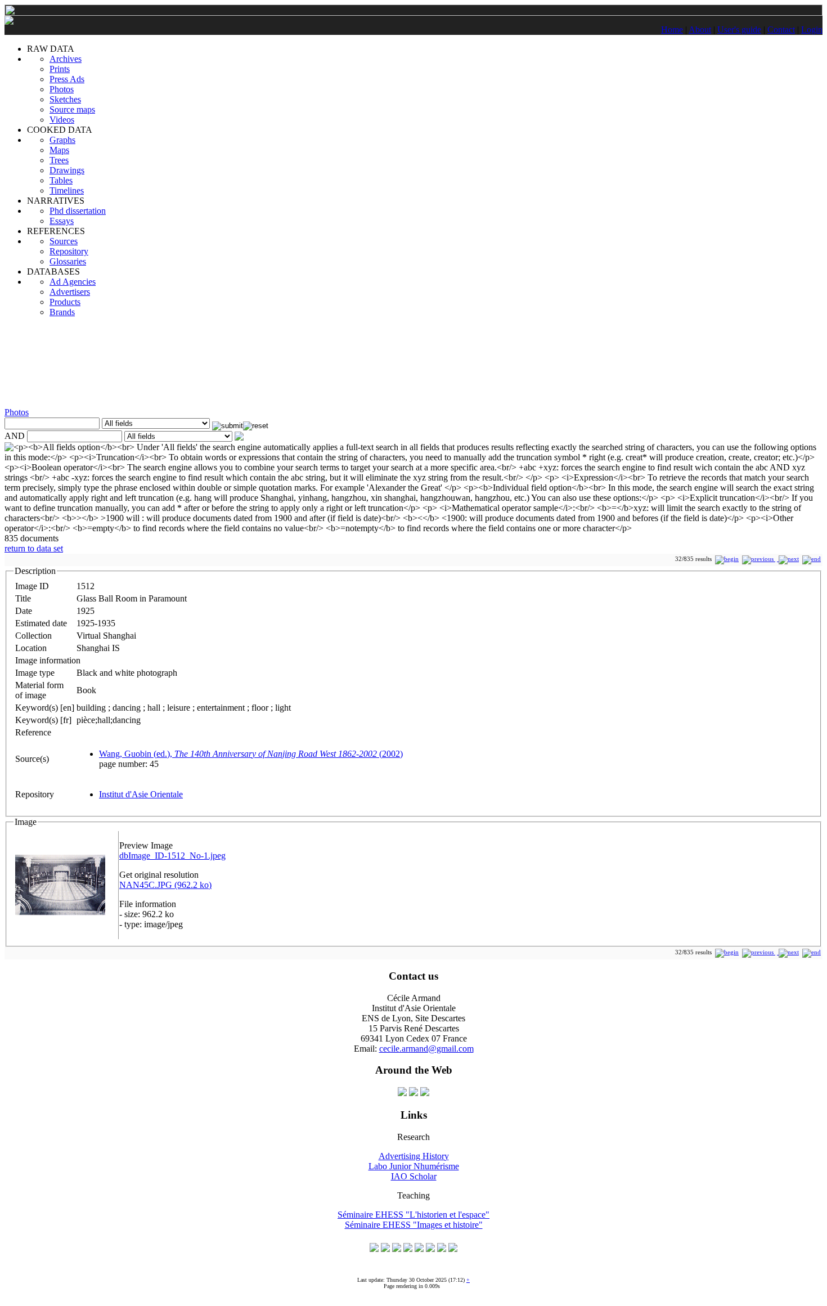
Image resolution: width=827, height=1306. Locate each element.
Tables (61, 180)
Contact (781, 29)
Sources (64, 241)
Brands (62, 312)
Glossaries (68, 261)
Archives (66, 59)
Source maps (72, 109)
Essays (62, 221)
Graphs (62, 140)
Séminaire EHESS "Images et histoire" (414, 1224)
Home (672, 29)
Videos (62, 119)
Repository (69, 251)
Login (811, 29)
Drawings (67, 170)
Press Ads (67, 79)
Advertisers (70, 292)
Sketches (65, 99)
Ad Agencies (73, 281)
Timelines (67, 190)
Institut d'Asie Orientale (141, 794)
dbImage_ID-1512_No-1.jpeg (172, 855)
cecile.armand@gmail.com (426, 1048)
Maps (59, 150)
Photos (62, 89)
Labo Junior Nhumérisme (413, 1166)
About (700, 29)
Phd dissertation (78, 211)
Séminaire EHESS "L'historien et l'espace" (413, 1214)
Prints (60, 69)
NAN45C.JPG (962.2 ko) (165, 885)
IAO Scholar (414, 1176)
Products (65, 302)
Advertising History (414, 1156)
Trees (59, 160)
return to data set (34, 548)
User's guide (739, 29)
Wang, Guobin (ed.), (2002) (251, 754)
